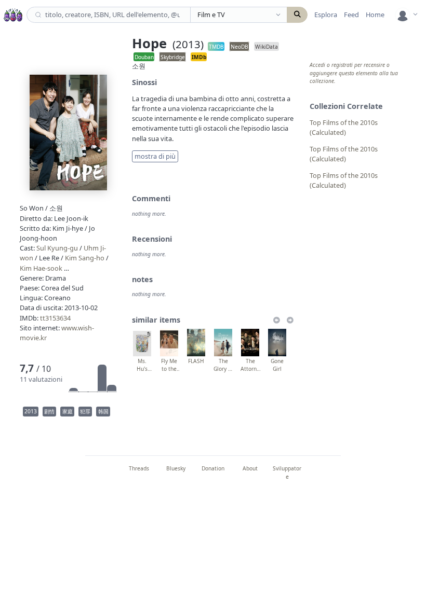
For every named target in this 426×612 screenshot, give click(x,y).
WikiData (266, 46)
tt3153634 (55, 318)
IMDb (199, 56)
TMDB (216, 46)
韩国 (103, 411)
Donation (213, 468)
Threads (139, 468)
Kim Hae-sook (41, 268)
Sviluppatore (287, 472)
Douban (144, 56)
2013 (30, 411)
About (250, 468)
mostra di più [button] (155, 156)
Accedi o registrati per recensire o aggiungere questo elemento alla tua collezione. (354, 73)
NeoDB (239, 46)
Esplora (325, 14)
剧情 (49, 411)
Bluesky (175, 468)
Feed (351, 14)
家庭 (67, 411)
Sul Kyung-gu (57, 248)
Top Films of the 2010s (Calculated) (344, 127)
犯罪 (85, 411)
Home (375, 14)
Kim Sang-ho (84, 257)
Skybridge (173, 56)
